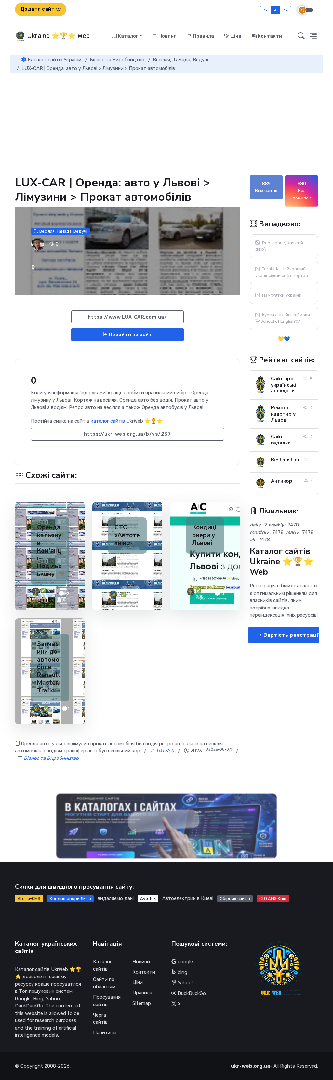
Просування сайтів (107, 1000)
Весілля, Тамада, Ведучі (62, 231)
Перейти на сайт (129, 334)
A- (265, 10)
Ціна (235, 36)
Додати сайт (38, 9)
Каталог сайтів (102, 965)
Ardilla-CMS (29, 898)
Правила (203, 36)
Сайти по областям (104, 983)
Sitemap (141, 1003)
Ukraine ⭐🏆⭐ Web (57, 36)
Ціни (137, 982)
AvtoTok (148, 898)
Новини (167, 36)
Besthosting (286, 460)
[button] (313, 36)
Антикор (281, 481)
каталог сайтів (108, 421)
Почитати (104, 1032)
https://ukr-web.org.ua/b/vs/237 (127, 434)
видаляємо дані (116, 898)
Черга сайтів (100, 1018)
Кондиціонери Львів (70, 898)
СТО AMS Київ (272, 898)
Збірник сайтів (235, 898)
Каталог (127, 36)
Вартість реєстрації (290, 635)
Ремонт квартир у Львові (283, 413)
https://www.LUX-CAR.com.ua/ (127, 317)
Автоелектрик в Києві (187, 898)
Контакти (269, 36)
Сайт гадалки (281, 439)
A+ (285, 10)
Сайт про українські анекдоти (283, 385)
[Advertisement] (166, 121)
